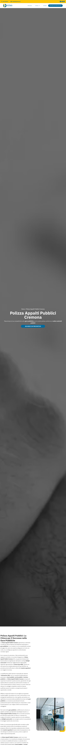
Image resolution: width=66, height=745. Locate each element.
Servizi (36, 5)
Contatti (45, 5)
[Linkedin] (64, 1)
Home (23, 309)
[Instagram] (62, 1)
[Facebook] (60, 1)
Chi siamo (30, 5)
